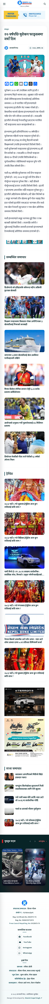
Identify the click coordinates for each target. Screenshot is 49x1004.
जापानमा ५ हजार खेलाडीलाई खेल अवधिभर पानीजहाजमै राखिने (21, 356)
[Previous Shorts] (30, 841)
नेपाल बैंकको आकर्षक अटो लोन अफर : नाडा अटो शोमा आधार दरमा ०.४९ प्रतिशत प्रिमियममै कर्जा (23, 641)
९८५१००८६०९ (28, 912)
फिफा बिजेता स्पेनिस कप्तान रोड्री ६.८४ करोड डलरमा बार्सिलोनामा (22, 390)
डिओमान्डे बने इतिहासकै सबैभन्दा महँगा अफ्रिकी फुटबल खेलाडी (23, 289)
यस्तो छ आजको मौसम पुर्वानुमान (28, 809)
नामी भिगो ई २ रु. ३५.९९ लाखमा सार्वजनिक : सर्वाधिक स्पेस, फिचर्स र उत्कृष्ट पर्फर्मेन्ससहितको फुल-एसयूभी (23, 575)
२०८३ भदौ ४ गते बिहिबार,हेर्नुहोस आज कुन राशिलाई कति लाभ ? (21, 539)
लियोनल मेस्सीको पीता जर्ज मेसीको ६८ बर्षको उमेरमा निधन (22, 458)
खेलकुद (6, 29)
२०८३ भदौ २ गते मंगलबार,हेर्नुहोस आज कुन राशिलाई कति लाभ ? (21, 607)
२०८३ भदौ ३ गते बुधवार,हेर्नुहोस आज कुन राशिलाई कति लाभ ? (24, 675)
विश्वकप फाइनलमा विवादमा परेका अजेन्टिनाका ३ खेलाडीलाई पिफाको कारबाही (23, 323)
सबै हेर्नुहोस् (42, 841)
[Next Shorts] (35, 841)
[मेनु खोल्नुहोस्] (4, 4)
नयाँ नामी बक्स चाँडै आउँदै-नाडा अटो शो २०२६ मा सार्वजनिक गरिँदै (29, 799)
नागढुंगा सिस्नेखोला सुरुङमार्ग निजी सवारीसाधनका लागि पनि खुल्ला (29, 787)
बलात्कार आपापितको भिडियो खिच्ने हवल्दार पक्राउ (29, 776)
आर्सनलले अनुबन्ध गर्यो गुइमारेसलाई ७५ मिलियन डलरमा (23, 424)
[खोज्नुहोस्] (44, 4)
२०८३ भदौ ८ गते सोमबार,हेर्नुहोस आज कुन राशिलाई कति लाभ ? (28, 822)
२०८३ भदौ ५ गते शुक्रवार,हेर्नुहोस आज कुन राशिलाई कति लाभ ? (20, 505)
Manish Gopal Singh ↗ (33, 998)
